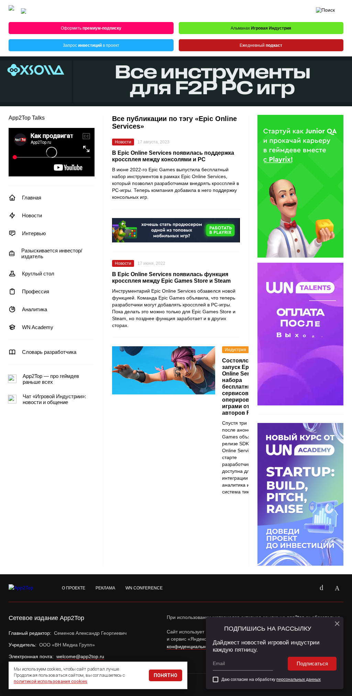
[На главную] (11, 11)
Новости (32, 215)
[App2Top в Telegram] (337, 588)
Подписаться (312, 663)
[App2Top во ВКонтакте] (321, 588)
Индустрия (235, 349)
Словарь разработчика (49, 352)
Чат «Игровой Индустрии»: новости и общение (54, 399)
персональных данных (298, 679)
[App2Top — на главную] (27, 588)
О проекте (73, 588)
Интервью (34, 233)
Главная (31, 197)
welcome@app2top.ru (80, 656)
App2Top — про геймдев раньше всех (51, 379)
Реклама (105, 588)
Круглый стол (38, 273)
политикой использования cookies (50, 681)
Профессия (35, 291)
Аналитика (34, 309)
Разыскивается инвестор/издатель (51, 253)
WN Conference (144, 588)
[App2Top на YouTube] (305, 588)
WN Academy (37, 327)
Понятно (165, 675)
